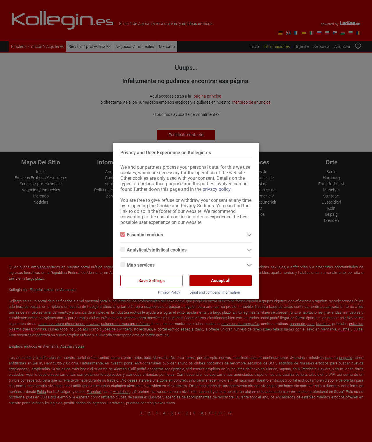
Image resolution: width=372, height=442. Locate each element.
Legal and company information (214, 292)
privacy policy (216, 189)
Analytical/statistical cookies (157, 250)
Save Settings (151, 280)
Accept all (220, 280)
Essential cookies (145, 235)
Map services (141, 265)
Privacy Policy (169, 292)
